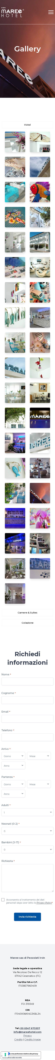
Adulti (5, 805)
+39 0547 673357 (29, 1028)
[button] (51, 12)
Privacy (27, 1035)
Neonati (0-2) (10, 823)
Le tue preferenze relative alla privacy (24, 1054)
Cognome (8, 693)
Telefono (7, 730)
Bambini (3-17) (11, 842)
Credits (18, 1039)
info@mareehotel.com (28, 1031)
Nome (6, 674)
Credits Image (32, 1039)
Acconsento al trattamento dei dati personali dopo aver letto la (29, 901)
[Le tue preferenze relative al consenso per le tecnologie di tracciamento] (5, 1055)
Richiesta (8, 861)
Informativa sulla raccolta (12, 1057)
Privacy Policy (44, 902)
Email (5, 711)
